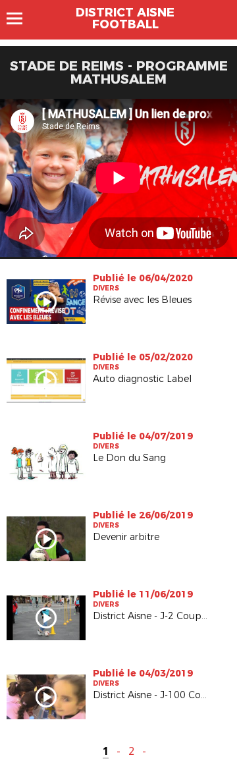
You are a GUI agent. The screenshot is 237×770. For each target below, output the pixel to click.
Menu (21, 18)
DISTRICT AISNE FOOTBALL (125, 18)
